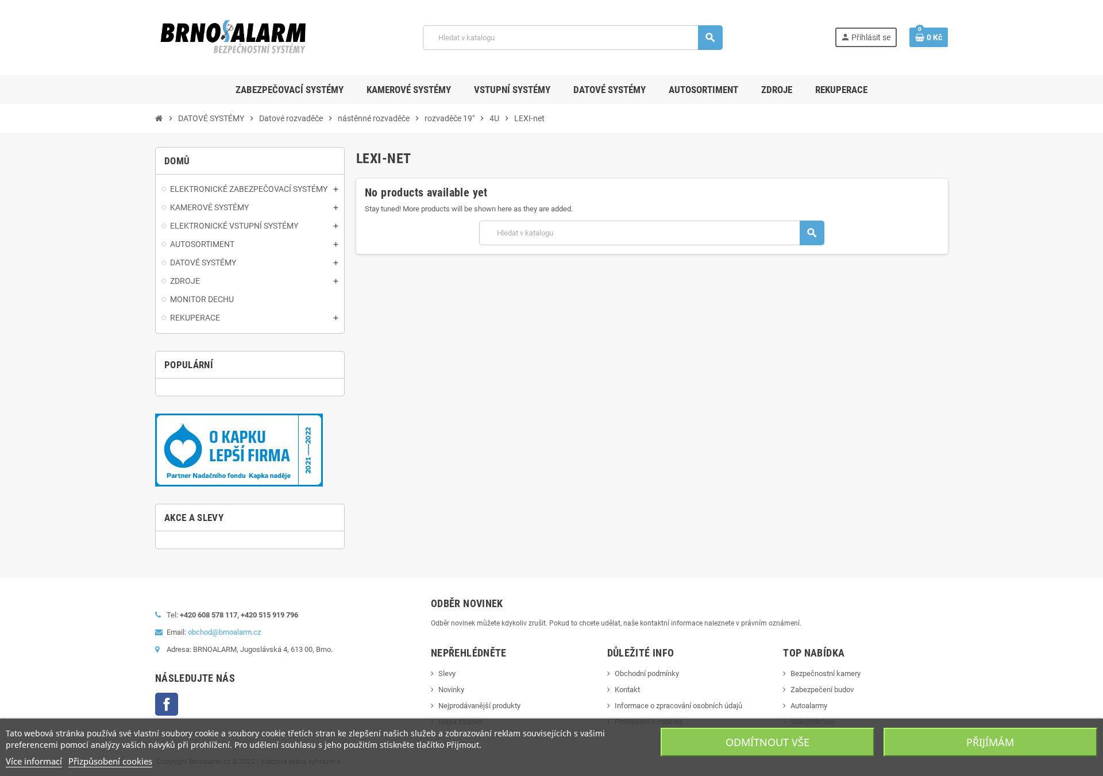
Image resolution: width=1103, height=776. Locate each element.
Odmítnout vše (767, 742)
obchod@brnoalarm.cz (224, 632)
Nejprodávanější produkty (479, 705)
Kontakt (627, 689)
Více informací (34, 761)
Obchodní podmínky (647, 673)
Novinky (451, 689)
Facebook (166, 704)
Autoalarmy (808, 705)
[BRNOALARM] (233, 37)
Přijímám (990, 742)
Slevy (447, 673)
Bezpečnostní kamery (825, 673)
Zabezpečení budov (822, 689)
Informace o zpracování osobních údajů (678, 705)
